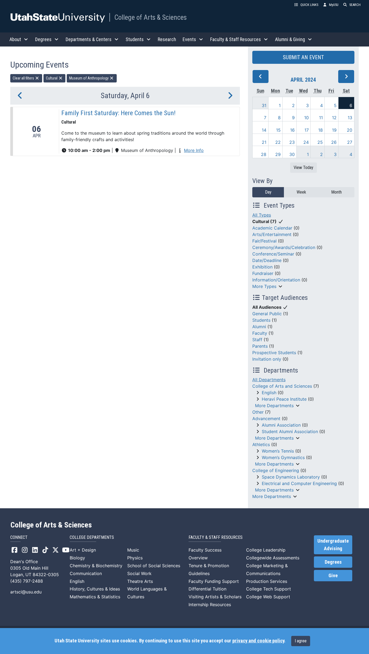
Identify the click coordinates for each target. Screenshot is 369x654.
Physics (135, 557)
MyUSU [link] (333, 5)
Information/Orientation (276, 280)
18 (320, 130)
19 (334, 130)
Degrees (333, 562)
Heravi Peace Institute (284, 399)
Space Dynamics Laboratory (291, 477)
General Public (267, 313)
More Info (194, 150)
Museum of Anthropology (89, 78)
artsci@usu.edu (26, 592)
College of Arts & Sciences (150, 17)
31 (264, 105)
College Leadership (266, 550)
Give (333, 576)
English (269, 392)
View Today (303, 167)
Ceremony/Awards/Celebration (283, 247)
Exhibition (262, 267)
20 (349, 130)
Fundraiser (262, 273)
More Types (264, 286)
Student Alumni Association (290, 431)
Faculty (259, 333)
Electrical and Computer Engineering (299, 483)
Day (268, 192)
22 (278, 142)
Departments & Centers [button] (89, 39)
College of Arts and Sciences (282, 386)
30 (292, 154)
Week (301, 192)
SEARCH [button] (355, 5)
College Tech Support (268, 589)
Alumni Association (281, 425)
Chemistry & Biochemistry (96, 565)
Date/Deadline (266, 260)
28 (263, 154)
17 (306, 130)
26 (334, 142)
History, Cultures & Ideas (95, 589)
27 (349, 142)
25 (320, 142)
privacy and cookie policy (258, 641)
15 (278, 130)
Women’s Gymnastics (283, 457)
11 (321, 117)
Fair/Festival (264, 241)
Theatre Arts (140, 581)
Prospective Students (274, 352)
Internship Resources (210, 604)
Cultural (52, 78)
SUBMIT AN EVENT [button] (303, 57)
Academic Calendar (272, 228)
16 (292, 130)
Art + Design (83, 550)
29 (278, 154)
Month (336, 192)
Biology (77, 557)
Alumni (259, 326)
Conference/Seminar (273, 254)
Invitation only (266, 359)
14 (264, 130)
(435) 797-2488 (26, 581)
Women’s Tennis (278, 451)
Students (261, 320)
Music (133, 550)
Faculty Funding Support (214, 581)
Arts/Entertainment (271, 234)
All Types (261, 215)
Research (167, 39)
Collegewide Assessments (272, 557)
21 (264, 142)
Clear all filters (24, 78)
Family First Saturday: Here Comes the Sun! (118, 113)
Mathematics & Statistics (95, 596)
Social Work (139, 573)
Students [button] (135, 39)
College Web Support (268, 596)
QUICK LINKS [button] (309, 5)
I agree (301, 640)
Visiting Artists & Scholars (215, 596)
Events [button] (189, 39)
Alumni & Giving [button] (290, 39)
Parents (260, 346)
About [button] (15, 39)
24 (306, 142)
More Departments (274, 405)
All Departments (269, 379)
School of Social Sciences (153, 565)
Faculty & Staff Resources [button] (235, 39)
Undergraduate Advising (333, 545)
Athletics (261, 444)
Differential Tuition (207, 589)
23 (292, 142)
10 (306, 117)
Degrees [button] (43, 39)
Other (258, 412)
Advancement (266, 418)
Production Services (266, 581)
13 (350, 117)
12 (334, 117)
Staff (257, 339)
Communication (86, 573)
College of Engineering (275, 470)
